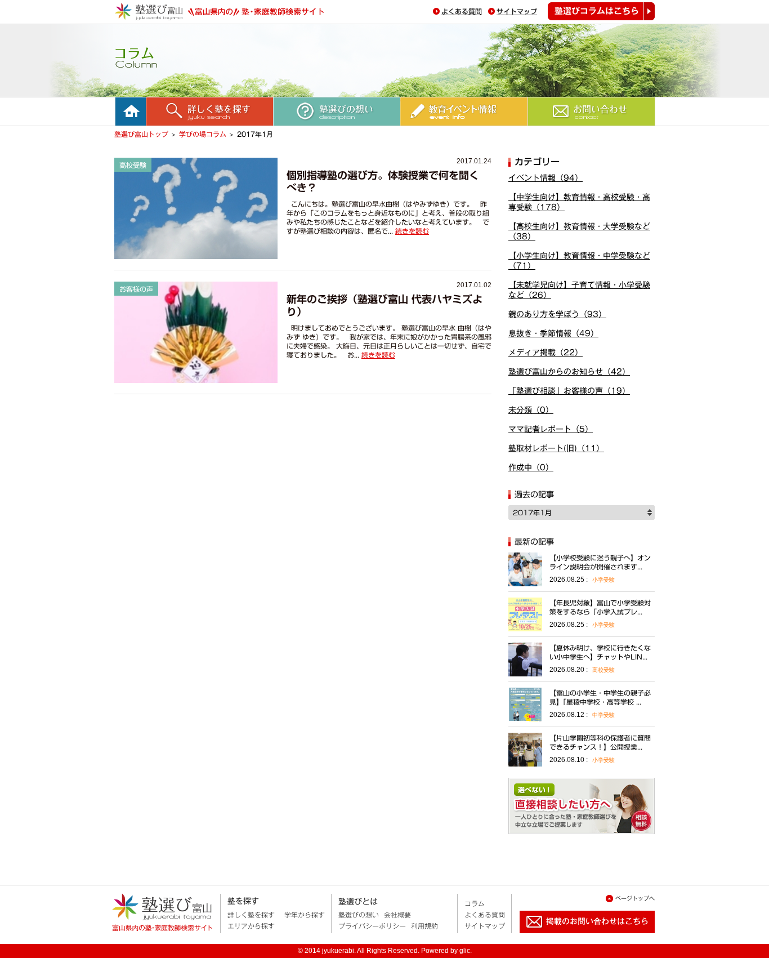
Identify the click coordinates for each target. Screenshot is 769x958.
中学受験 (603, 715)
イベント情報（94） (545, 178)
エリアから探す (251, 926)
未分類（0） (530, 410)
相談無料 (581, 806)
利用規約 (424, 926)
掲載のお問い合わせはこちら (578, 937)
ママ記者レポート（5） (550, 429)
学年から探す (304, 914)
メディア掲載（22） (545, 353)
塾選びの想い (358, 914)
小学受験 (603, 580)
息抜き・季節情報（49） (553, 333)
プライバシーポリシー (372, 926)
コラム (474, 903)
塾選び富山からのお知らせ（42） (569, 372)
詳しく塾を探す (251, 914)
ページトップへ (635, 898)
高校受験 (603, 670)
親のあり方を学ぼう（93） (557, 314)
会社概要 (397, 914)
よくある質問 (461, 11)
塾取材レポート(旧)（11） (556, 448)
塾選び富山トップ (141, 134)
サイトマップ (517, 11)
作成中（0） (530, 467)
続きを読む (412, 231)
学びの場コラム (202, 134)
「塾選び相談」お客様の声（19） (569, 391)
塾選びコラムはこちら (601, 11)
